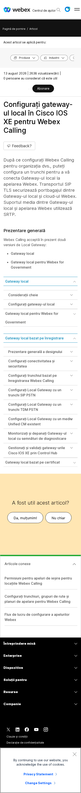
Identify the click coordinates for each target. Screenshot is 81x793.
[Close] (74, 754)
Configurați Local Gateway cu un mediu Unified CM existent (40, 421)
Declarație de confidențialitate (25, 742)
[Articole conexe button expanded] (74, 564)
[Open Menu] (77, 9)
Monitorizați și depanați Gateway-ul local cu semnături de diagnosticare (37, 436)
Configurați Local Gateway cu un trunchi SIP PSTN (34, 392)
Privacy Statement (38, 774)
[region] (40, 770)
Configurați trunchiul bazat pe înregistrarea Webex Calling (32, 378)
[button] (67, 9)
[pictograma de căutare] (58, 10)
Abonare (43, 88)
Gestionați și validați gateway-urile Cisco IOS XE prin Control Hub (36, 450)
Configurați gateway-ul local (31, 304)
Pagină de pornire (14, 28)
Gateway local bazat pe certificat (32, 462)
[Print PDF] (29, 89)
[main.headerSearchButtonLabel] (58, 8)
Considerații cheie (23, 295)
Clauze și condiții (17, 736)
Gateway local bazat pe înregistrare (34, 338)
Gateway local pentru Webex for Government (31, 317)
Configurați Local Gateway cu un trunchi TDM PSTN (34, 407)
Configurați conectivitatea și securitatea (31, 363)
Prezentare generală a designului (35, 352)
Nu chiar (58, 518)
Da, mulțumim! (25, 518)
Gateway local (17, 281)
